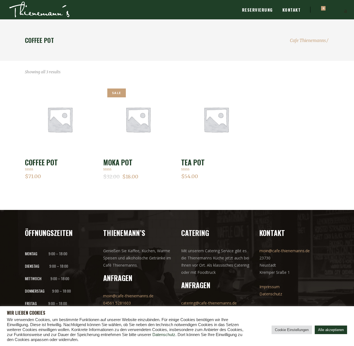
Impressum (269, 286)
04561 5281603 (117, 303)
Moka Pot (117, 162)
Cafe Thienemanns (308, 40)
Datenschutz (270, 293)
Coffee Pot (41, 162)
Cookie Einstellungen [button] (292, 330)
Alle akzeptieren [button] (331, 330)
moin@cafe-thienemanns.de (128, 295)
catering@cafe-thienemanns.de (209, 303)
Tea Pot (193, 162)
